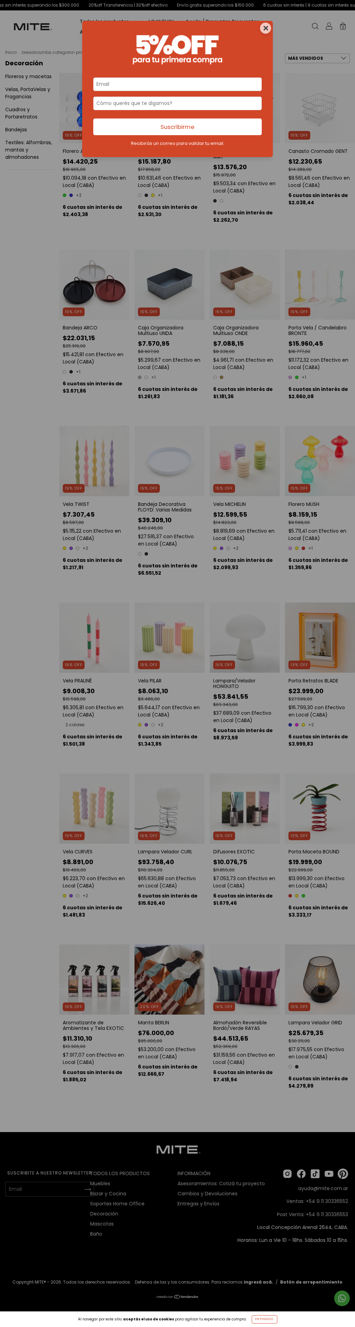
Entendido (265, 1319)
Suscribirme (177, 127)
